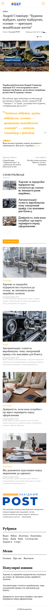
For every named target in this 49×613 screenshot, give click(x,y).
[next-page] (8, 232)
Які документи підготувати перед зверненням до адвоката (22, 472)
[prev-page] (4, 232)
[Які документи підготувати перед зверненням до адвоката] (24, 448)
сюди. (37, 146)
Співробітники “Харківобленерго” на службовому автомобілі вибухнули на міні (12, 163)
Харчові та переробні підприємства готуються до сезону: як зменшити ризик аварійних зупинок (19, 289)
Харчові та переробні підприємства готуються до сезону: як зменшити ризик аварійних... (31, 188)
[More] (41, 77)
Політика (7, 281)
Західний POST (14, 32)
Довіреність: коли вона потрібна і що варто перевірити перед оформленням (32, 222)
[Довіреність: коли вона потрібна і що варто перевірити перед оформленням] (9, 221)
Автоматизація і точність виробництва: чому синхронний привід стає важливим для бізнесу (31, 206)
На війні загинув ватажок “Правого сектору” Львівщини (36, 162)
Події (5, 345)
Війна (5, 11)
